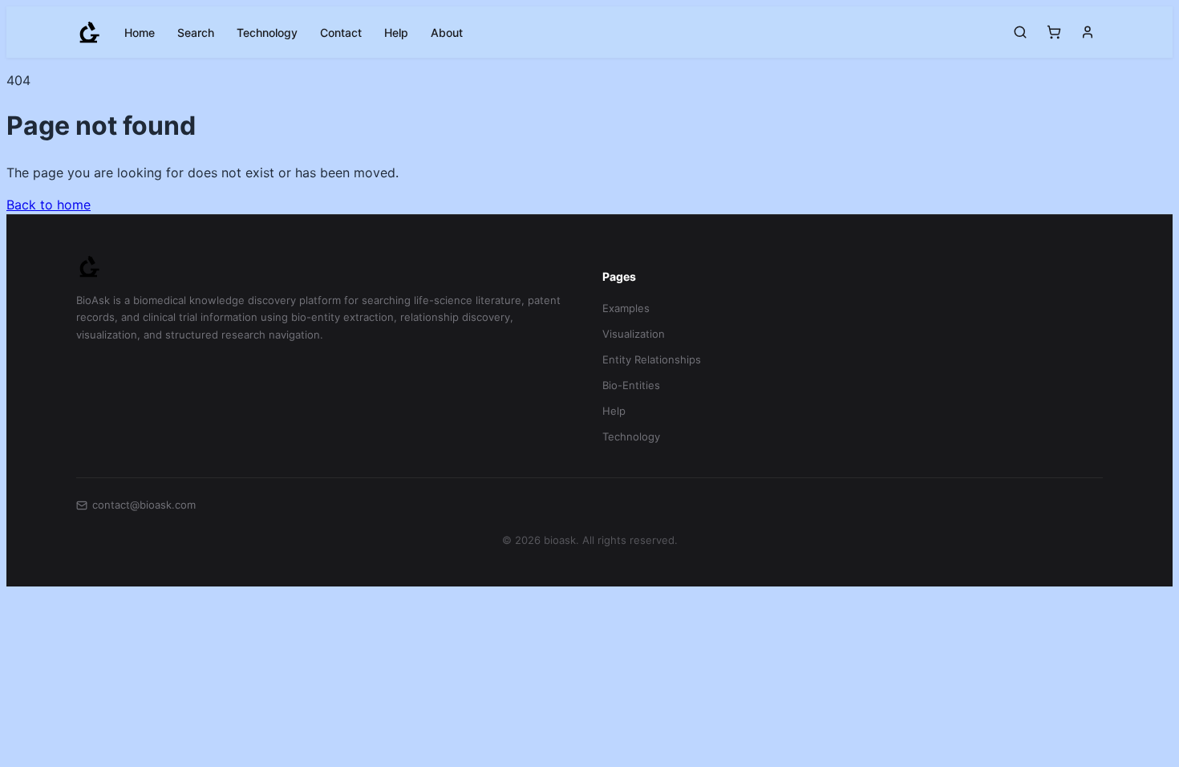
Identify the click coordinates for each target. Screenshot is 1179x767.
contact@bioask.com (144, 504)
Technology (267, 32)
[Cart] (1054, 32)
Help (396, 32)
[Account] (1087, 32)
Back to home (48, 205)
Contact (341, 32)
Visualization (633, 333)
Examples (626, 308)
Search (195, 32)
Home (139, 32)
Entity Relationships (651, 359)
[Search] (1020, 32)
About (447, 32)
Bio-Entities (631, 385)
